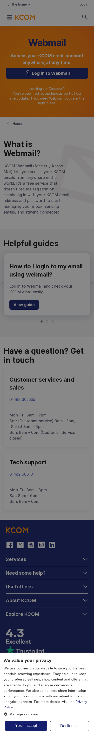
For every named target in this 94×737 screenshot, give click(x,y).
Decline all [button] (69, 726)
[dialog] (47, 695)
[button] (47, 714)
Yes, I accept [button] (26, 726)
